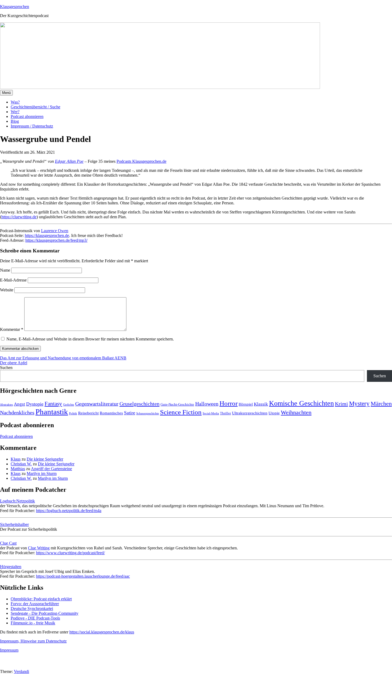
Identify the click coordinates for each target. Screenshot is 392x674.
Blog (15, 121)
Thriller (225, 413)
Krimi (341, 404)
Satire (129, 412)
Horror (228, 403)
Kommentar (11, 329)
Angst (19, 404)
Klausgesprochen (14, 6)
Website (6, 290)
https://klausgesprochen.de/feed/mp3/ (56, 240)
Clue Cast (8, 543)
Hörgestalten (10, 566)
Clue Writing (39, 548)
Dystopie (34, 404)
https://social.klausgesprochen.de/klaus (101, 632)
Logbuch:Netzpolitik (17, 501)
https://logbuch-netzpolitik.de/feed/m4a (68, 510)
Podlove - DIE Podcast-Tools (35, 618)
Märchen (381, 404)
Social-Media (211, 413)
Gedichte (68, 404)
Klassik (261, 404)
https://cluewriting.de (19, 217)
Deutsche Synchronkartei (32, 608)
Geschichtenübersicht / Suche (35, 107)
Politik (73, 413)
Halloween (206, 404)
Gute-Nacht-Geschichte (177, 404)
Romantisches (111, 413)
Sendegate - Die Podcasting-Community (44, 613)
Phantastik (51, 411)
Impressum (9, 650)
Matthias (18, 468)
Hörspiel (246, 404)
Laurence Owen (54, 230)
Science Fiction (181, 412)
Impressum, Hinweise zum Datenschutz (33, 641)
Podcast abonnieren (27, 116)
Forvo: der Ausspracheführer (35, 603)
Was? (15, 102)
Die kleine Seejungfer (45, 459)
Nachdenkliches (17, 412)
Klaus (16, 459)
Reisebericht (88, 413)
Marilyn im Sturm (42, 473)
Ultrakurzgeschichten (249, 413)
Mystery (359, 403)
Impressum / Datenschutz (32, 126)
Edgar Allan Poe (69, 161)
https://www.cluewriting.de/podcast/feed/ (70, 552)
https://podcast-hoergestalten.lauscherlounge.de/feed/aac (83, 576)
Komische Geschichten (301, 403)
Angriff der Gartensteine (51, 468)
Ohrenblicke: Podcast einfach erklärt (41, 599)
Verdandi (21, 671)
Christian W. (21, 464)
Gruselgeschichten (139, 404)
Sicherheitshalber (14, 524)
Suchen (6, 367)
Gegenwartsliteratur (96, 404)
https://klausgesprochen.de (47, 235)
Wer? (15, 111)
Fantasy (53, 404)
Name (5, 270)
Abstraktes (6, 404)
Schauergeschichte (147, 413)
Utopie (274, 413)
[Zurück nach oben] (6, 666)
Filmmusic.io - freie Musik (33, 623)
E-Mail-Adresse (13, 280)
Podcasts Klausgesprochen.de (141, 161)
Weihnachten (296, 412)
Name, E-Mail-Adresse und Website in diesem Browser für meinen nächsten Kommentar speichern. (90, 339)
